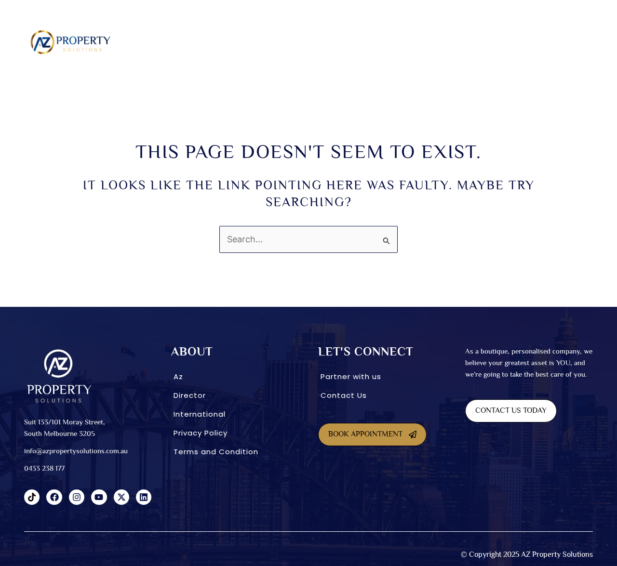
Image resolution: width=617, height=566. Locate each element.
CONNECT (513, 42)
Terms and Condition (216, 452)
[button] (183, 42)
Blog (557, 42)
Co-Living (322, 42)
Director (190, 395)
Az (178, 376)
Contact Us (344, 395)
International (455, 42)
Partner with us (351, 376)
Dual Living (275, 42)
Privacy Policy (201, 433)
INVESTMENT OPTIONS (380, 42)
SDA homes (227, 42)
